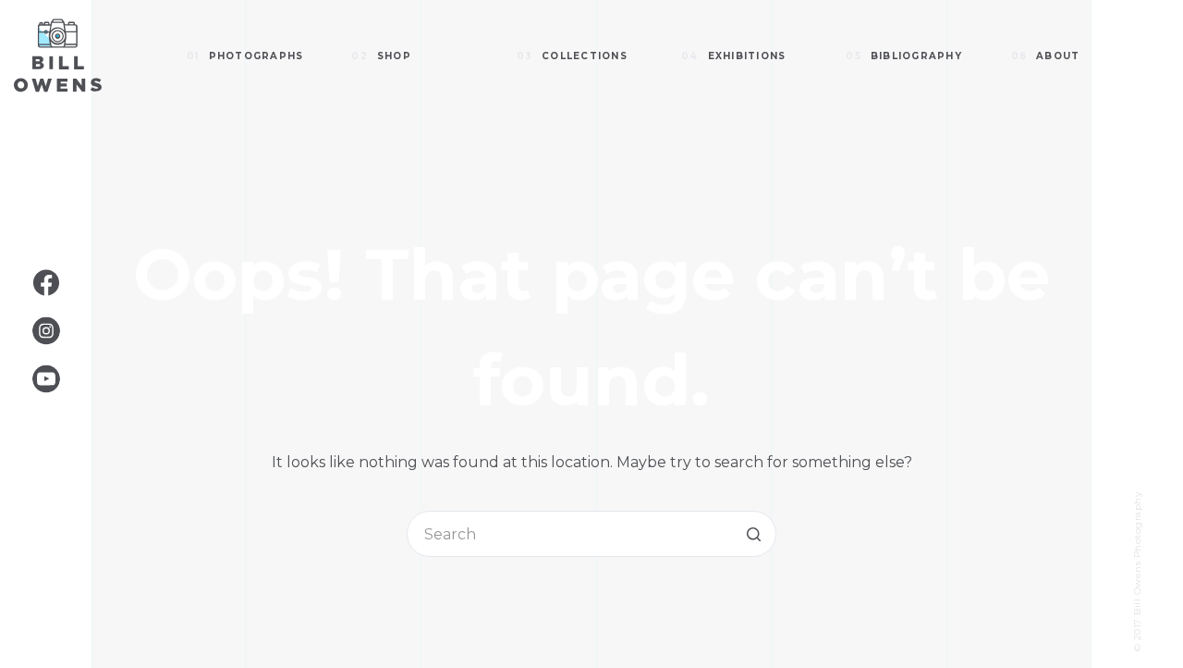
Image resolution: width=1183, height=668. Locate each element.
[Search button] (753, 534)
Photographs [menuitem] (245, 56)
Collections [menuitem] (572, 56)
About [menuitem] (1045, 56)
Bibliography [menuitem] (904, 56)
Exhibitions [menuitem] (733, 56)
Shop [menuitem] (381, 56)
